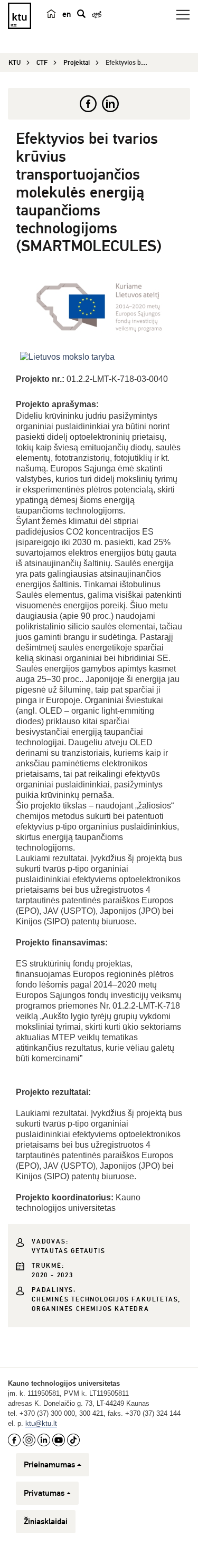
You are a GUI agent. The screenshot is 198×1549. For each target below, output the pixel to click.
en (66, 14)
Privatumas (44, 1493)
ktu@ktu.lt (41, 1423)
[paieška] (81, 14)
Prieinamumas (49, 1464)
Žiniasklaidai (46, 1521)
